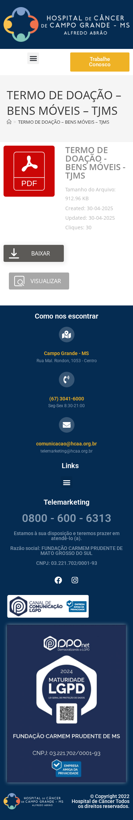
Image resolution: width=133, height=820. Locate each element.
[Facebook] (58, 580)
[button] (33, 58)
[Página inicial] (9, 122)
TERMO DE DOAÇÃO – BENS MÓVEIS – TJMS (63, 122)
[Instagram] (74, 580)
